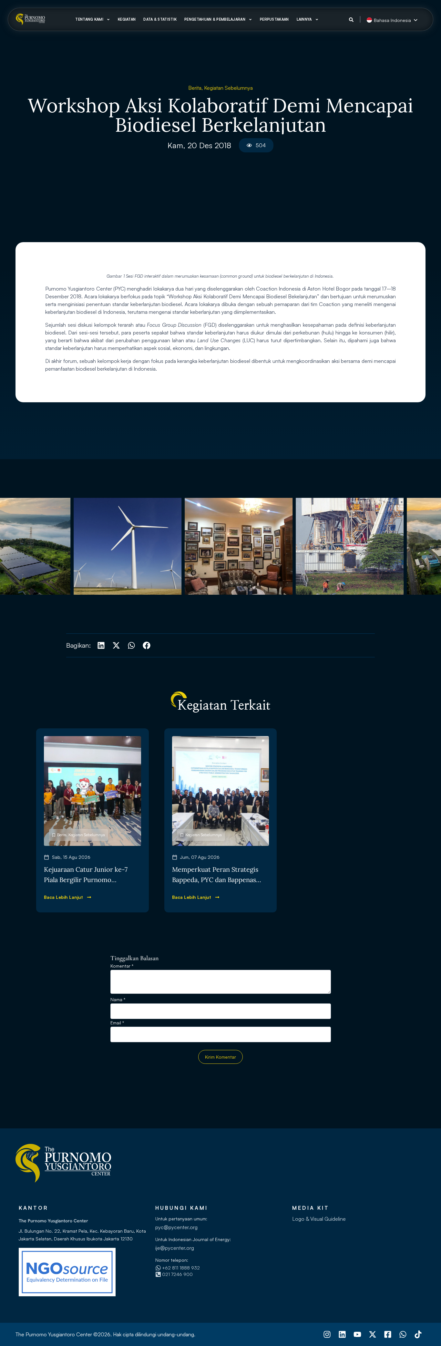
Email (117, 1023)
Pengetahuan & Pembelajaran (214, 19)
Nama (117, 999)
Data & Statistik (160, 19)
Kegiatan (127, 19)
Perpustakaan (274, 19)
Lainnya (304, 19)
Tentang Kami (89, 19)
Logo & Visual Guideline (319, 1219)
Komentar (121, 966)
